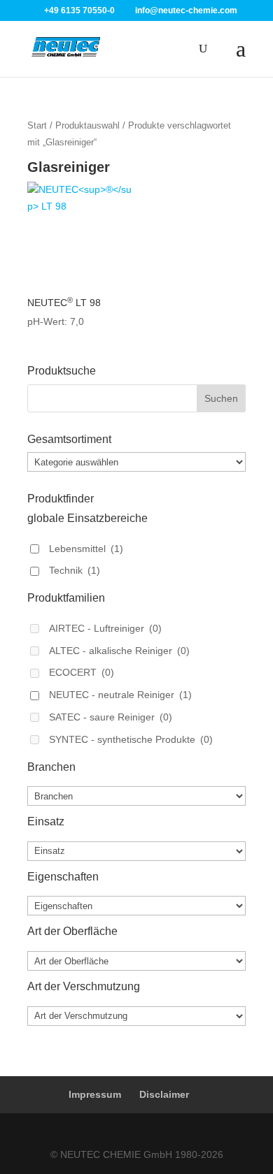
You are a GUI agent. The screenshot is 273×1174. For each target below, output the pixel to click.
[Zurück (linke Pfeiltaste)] (24, 587)
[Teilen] (196, 15)
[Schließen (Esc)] (226, 15)
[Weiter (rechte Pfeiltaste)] (248, 587)
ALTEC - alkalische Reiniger (119, 650)
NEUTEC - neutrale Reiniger (120, 694)
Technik (74, 570)
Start (37, 125)
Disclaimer (164, 1094)
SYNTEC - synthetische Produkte (131, 739)
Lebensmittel (86, 548)
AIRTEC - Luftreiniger (105, 628)
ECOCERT (81, 672)
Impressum (95, 1094)
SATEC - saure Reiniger (110, 717)
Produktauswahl (87, 125)
